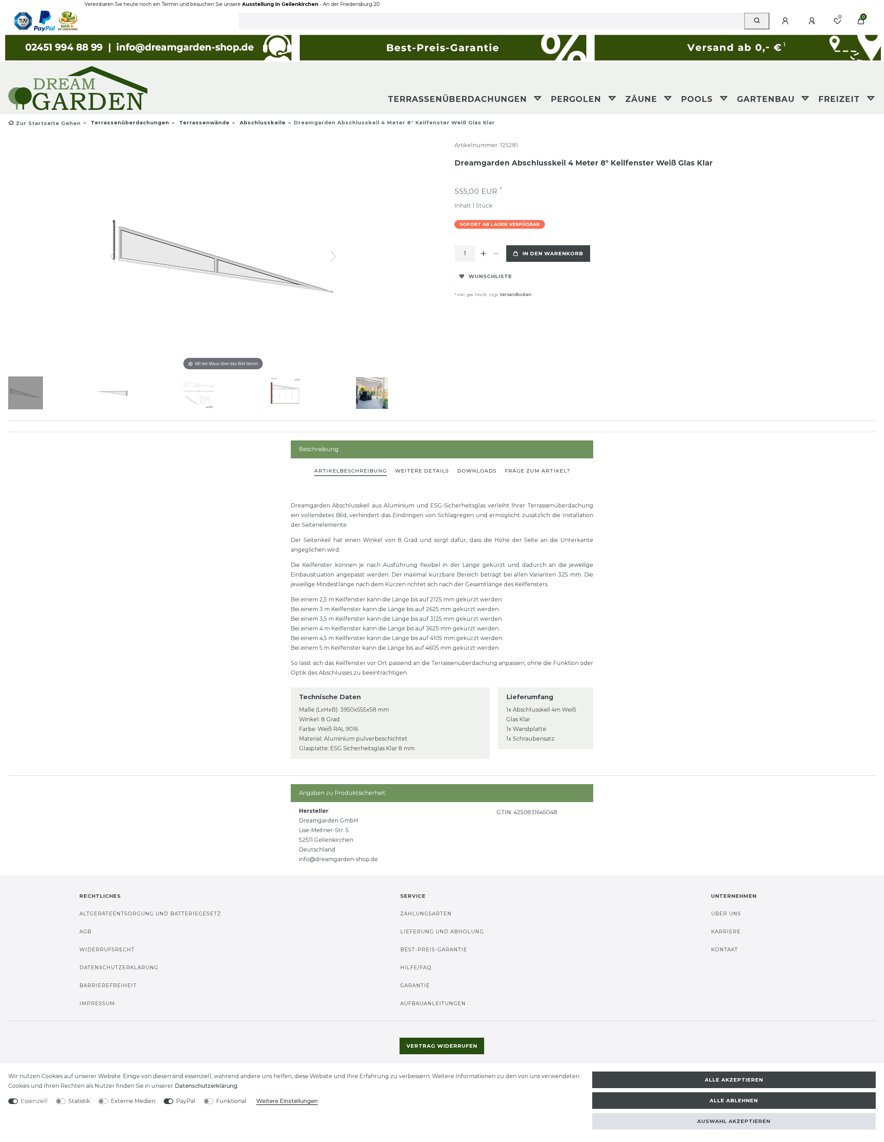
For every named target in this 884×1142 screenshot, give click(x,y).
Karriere (726, 932)
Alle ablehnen (734, 1100)
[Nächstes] (333, 256)
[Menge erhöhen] (483, 253)
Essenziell (34, 1101)
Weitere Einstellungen (287, 1101)
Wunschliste (490, 276)
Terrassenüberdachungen (459, 99)
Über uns (726, 914)
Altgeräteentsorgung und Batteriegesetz (150, 914)
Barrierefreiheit (108, 985)
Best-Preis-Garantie (433, 949)
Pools (698, 99)
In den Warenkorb (552, 253)
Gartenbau (767, 99)
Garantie (415, 985)
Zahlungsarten (426, 914)
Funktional (231, 1101)
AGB (85, 932)
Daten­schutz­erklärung (206, 1086)
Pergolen (577, 99)
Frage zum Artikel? (537, 471)
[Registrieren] (813, 21)
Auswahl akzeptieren (733, 1121)
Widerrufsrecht (107, 949)
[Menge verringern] (496, 253)
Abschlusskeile (262, 123)
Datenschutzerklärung (118, 967)
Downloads (477, 471)
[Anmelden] (786, 21)
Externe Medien (133, 1101)
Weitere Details (422, 471)
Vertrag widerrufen (441, 1046)
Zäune (642, 99)
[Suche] (756, 21)
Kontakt (724, 949)
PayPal (185, 1101)
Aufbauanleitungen (433, 1003)
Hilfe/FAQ (416, 967)
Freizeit (840, 99)
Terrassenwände (203, 123)
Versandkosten (515, 294)
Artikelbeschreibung (350, 471)
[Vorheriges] (112, 256)
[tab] (350, 471)
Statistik (79, 1101)
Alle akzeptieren (734, 1080)
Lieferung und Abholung (442, 932)
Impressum (97, 1003)
